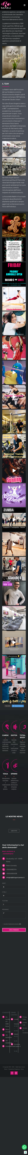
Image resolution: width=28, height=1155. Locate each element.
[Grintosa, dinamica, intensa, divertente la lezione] (14, 470)
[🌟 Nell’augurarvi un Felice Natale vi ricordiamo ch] (14, 225)
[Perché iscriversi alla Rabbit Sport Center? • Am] (14, 618)
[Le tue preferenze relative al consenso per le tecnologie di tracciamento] (25, 1152)
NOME (4, 883)
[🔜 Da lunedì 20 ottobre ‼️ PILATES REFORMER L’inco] (14, 299)
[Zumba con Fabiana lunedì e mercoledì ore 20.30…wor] (14, 520)
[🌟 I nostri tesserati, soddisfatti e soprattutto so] (14, 323)
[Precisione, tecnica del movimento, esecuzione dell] (14, 421)
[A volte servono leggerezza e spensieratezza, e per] (14, 372)
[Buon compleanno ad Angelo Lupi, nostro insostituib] (14, 348)
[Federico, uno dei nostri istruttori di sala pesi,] (14, 569)
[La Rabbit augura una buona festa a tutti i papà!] (14, 691)
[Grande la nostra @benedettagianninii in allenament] (14, 642)
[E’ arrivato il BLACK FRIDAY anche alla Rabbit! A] (14, 274)
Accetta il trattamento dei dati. (12, 924)
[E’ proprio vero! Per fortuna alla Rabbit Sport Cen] (14, 667)
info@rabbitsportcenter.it (15, 877)
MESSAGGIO (5, 909)
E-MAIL (4, 892)
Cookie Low (24, 1024)
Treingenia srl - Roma (19, 1069)
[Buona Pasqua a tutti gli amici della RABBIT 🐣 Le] (14, 495)
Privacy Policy (24, 1018)
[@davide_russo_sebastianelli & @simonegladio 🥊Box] (14, 544)
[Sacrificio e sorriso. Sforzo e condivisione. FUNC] (14, 397)
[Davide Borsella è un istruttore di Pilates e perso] (14, 446)
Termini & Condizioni (24, 1030)
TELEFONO (5, 900)
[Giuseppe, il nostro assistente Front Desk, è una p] (14, 593)
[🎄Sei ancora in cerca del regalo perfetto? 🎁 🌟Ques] (14, 250)
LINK (20, 924)
